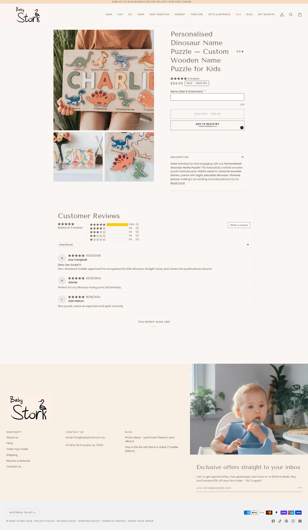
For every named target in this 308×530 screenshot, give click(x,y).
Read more (178, 183)
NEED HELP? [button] (14, 432)
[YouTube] (300, 521)
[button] (120, 15)
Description (180, 157)
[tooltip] (241, 127)
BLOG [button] (128, 432)
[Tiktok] (279, 521)
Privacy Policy (44, 521)
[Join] (299, 487)
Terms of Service (114, 521)
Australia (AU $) (21, 512)
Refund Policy (66, 521)
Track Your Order (17, 449)
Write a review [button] (239, 225)
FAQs (9, 443)
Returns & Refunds (18, 461)
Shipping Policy (89, 521)
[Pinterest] (286, 521)
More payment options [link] (185, 147)
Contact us (13, 466)
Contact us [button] (75, 432)
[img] (76, 255)
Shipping (11, 455)
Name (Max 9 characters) (188, 91)
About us (12, 437)
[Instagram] (293, 521)
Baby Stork (17, 521)
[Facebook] (273, 521)
